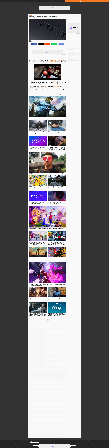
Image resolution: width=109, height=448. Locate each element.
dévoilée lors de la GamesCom (56, 60)
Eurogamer (54, 82)
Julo (33, 41)
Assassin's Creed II (56, 86)
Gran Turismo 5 (44, 87)
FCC (56, 81)
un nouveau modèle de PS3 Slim (50, 61)
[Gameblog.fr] (31, 1)
